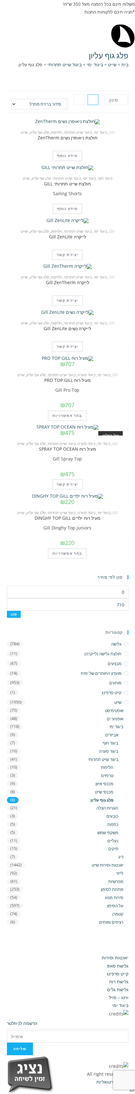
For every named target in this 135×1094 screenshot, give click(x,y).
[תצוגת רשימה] (79, 99)
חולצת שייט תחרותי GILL (67, 184)
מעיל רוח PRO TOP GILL (67, 380)
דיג (120, 857)
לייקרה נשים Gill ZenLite (67, 328)
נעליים (112, 841)
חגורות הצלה (107, 808)
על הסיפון (115, 906)
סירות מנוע (114, 897)
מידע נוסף (67, 155)
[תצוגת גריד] (93, 99)
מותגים (115, 683)
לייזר (119, 873)
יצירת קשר (67, 254)
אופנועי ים (115, 719)
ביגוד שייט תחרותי (64, 64)
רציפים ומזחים (111, 922)
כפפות (112, 824)
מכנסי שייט (104, 792)
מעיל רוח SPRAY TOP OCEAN (67, 449)
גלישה (116, 644)
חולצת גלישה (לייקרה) (103, 654)
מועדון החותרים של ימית (101, 673)
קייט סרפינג (112, 692)
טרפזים (107, 775)
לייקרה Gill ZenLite (67, 237)
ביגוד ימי (95, 64)
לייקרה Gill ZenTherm (67, 282)
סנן (14, 614)
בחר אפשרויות (67, 415)
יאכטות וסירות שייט (107, 865)
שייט (112, 64)
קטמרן (117, 914)
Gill (111, 132)
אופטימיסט (114, 710)
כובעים (112, 816)
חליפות (56, 132)
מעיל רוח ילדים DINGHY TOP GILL (67, 518)
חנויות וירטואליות (111, 1082)
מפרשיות (115, 881)
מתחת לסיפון (112, 889)
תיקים (113, 848)
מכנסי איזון (104, 784)
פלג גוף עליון (39, 132)
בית (125, 64)
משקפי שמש (107, 832)
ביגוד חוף (105, 178)
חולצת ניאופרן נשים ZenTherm (67, 138)
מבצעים (115, 663)
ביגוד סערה (86, 374)
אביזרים (111, 735)
